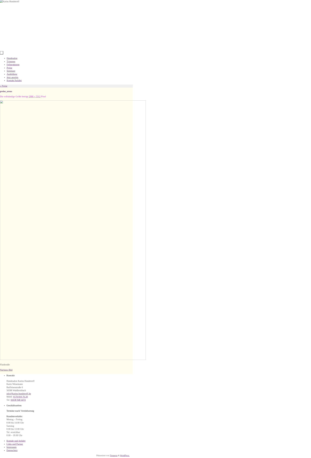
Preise (3, 86)
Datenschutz (11, 450)
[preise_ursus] (73, 359)
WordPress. (125, 455)
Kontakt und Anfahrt (15, 441)
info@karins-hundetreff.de (18, 393)
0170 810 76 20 (20, 397)
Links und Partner (14, 444)
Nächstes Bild (6, 370)
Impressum (11, 447)
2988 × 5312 (34, 96)
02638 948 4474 (18, 400)
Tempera (113, 455)
